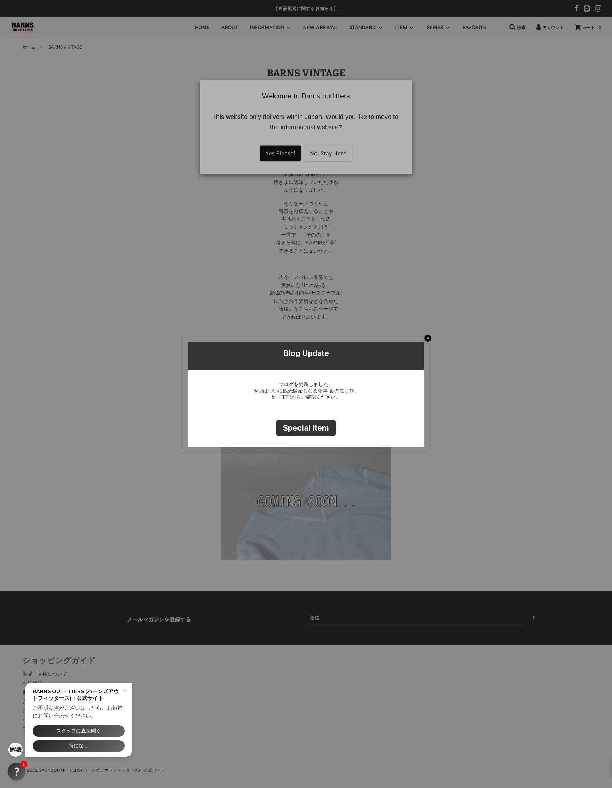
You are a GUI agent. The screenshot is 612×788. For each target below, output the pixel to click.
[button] (17, 771)
